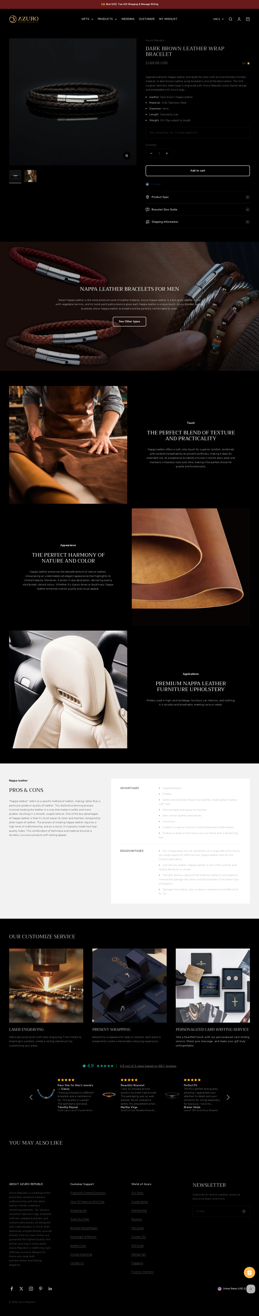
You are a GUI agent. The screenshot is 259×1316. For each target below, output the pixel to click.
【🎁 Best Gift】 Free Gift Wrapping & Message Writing (129, 4)
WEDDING (127, 19)
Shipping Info (78, 1210)
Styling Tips (138, 1254)
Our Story (137, 1193)
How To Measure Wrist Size (87, 1202)
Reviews (136, 1219)
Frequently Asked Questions (88, 1193)
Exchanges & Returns (83, 1236)
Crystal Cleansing (81, 1254)
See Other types (129, 321)
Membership (139, 1210)
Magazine (137, 1263)
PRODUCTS (105, 19)
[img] (76, 1080)
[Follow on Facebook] (11, 1288)
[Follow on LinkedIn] (50, 1288)
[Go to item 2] (30, 176)
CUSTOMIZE (147, 19)
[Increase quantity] (166, 153)
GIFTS (85, 19)
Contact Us (77, 1263)
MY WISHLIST (168, 19)
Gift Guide (137, 1245)
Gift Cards (137, 1228)
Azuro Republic (155, 40)
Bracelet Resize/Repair (84, 1228)
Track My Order (79, 1219)
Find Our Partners (142, 1272)
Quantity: (151, 145)
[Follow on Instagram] (31, 1288)
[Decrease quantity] (151, 153)
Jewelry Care (78, 1245)
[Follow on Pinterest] (40, 1288)
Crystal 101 (138, 1236)
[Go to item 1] (15, 176)
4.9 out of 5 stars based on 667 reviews (148, 1066)
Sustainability (139, 1202)
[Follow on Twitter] (21, 1288)
